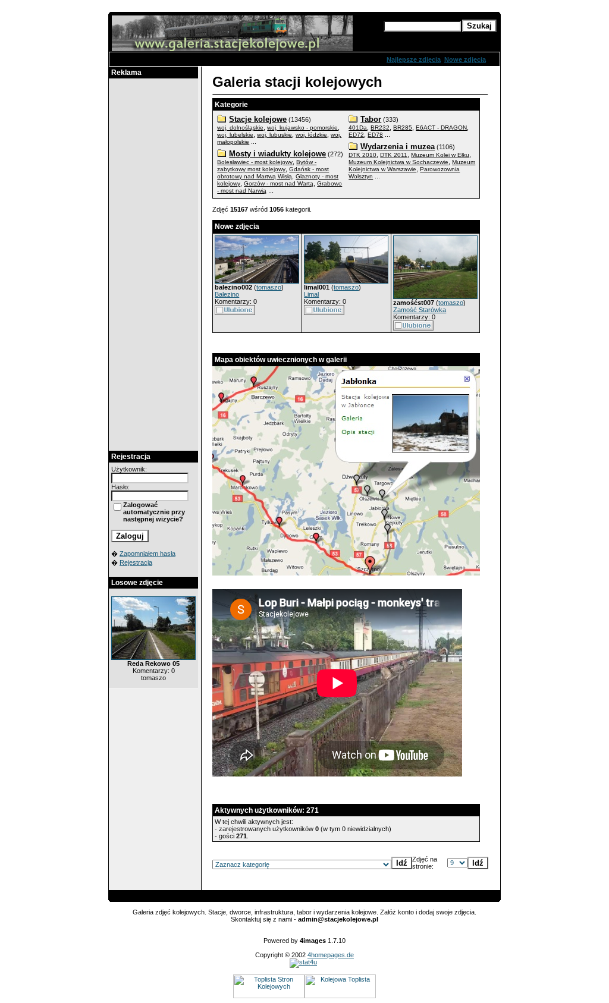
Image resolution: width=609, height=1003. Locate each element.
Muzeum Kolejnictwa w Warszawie (412, 165)
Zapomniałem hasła (147, 553)
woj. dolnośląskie (240, 127)
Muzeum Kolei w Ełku (440, 155)
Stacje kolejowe (258, 119)
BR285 (402, 127)
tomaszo (268, 287)
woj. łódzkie (311, 134)
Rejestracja (136, 562)
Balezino (227, 294)
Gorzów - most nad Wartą (278, 183)
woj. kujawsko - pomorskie (302, 127)
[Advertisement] (153, 264)
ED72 (356, 134)
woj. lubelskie (235, 134)
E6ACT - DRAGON (441, 127)
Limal (311, 294)
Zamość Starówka (419, 309)
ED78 (375, 134)
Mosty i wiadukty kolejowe (277, 153)
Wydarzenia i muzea (397, 146)
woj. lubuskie (274, 134)
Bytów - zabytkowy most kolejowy (266, 165)
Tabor (370, 119)
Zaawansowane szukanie (423, 36)
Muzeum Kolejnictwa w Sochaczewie (398, 162)
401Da (358, 127)
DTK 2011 (393, 155)
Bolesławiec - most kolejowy (255, 162)
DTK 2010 (362, 155)
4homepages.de (330, 954)
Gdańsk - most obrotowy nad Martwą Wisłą (273, 173)
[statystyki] (303, 962)
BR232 (380, 127)
